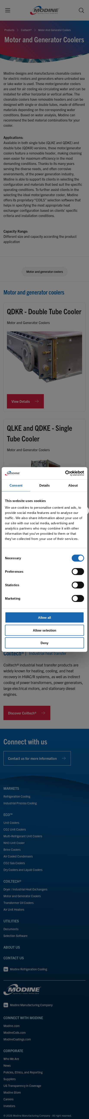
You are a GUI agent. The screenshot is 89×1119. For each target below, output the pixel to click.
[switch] (78, 571)
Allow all (44, 617)
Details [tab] (44, 485)
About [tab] (73, 485)
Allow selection (44, 630)
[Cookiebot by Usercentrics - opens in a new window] (65, 473)
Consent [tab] (16, 485)
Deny (44, 643)
